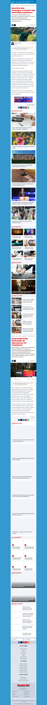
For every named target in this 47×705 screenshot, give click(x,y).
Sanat (23, 655)
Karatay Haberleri (23, 664)
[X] (21, 642)
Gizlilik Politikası (27, 691)
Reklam (13, 694)
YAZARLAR (28, 639)
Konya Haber (18, 336)
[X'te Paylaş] (15, 25)
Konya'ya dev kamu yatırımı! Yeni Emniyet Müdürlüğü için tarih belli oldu (32, 2)
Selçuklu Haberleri (23, 665)
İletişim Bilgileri (26, 696)
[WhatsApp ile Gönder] (28, 107)
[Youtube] (26, 642)
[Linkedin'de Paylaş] (23, 107)
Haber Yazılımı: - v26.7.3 (23, 703)
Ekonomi (23, 653)
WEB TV (15, 639)
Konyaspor (18, 5)
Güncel (23, 650)
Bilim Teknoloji (23, 658)
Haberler (13, 5)
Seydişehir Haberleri (23, 672)
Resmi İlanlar (23, 677)
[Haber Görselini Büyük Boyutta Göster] (23, 34)
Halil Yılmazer (18, 43)
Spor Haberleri (23, 656)
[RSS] (28, 642)
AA (17, 379)
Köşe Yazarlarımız (23, 679)
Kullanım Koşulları (15, 696)
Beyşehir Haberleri (23, 668)
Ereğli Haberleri (23, 670)
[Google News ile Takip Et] (33, 43)
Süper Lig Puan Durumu (23, 680)
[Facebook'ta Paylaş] (12, 25)
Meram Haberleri (23, 667)
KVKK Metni (26, 694)
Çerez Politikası (27, 692)
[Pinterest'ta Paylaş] (26, 107)
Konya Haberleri (23, 648)
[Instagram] (24, 642)
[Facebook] (19, 642)
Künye (13, 692)
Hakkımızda (14, 691)
